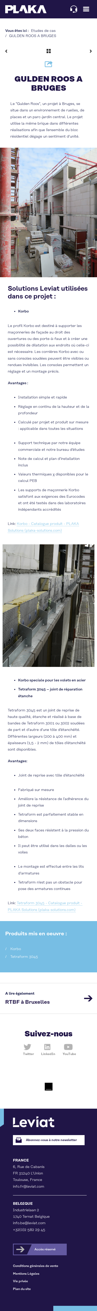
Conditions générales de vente (35, 1266)
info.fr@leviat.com (28, 1187)
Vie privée (20, 1281)
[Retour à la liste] (49, 51)
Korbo (15, 949)
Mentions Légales (26, 1274)
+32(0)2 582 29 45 (29, 1230)
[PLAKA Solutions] (26, 9)
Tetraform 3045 (24, 957)
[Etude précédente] (7, 51)
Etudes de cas (43, 31)
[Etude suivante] (90, 51)
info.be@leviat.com (29, 1223)
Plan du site (22, 1289)
